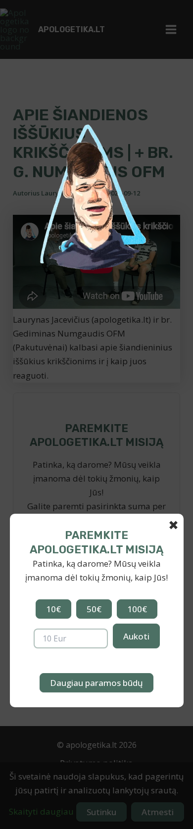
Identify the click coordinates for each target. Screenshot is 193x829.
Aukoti (136, 636)
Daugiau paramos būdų (96, 682)
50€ (94, 609)
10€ (53, 609)
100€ (137, 609)
